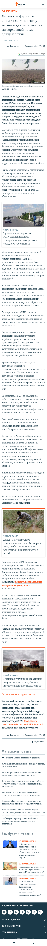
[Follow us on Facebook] (16, 912)
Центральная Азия (27, 841)
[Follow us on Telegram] (22, 912)
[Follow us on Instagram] (10, 912)
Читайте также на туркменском (19, 694)
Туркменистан (10, 11)
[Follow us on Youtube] (4, 912)
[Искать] (33, 942)
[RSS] (40, 912)
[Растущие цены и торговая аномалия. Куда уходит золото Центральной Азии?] (10, 866)
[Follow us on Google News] (34, 912)
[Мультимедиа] (14, 942)
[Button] (13, 46)
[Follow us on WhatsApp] (28, 912)
